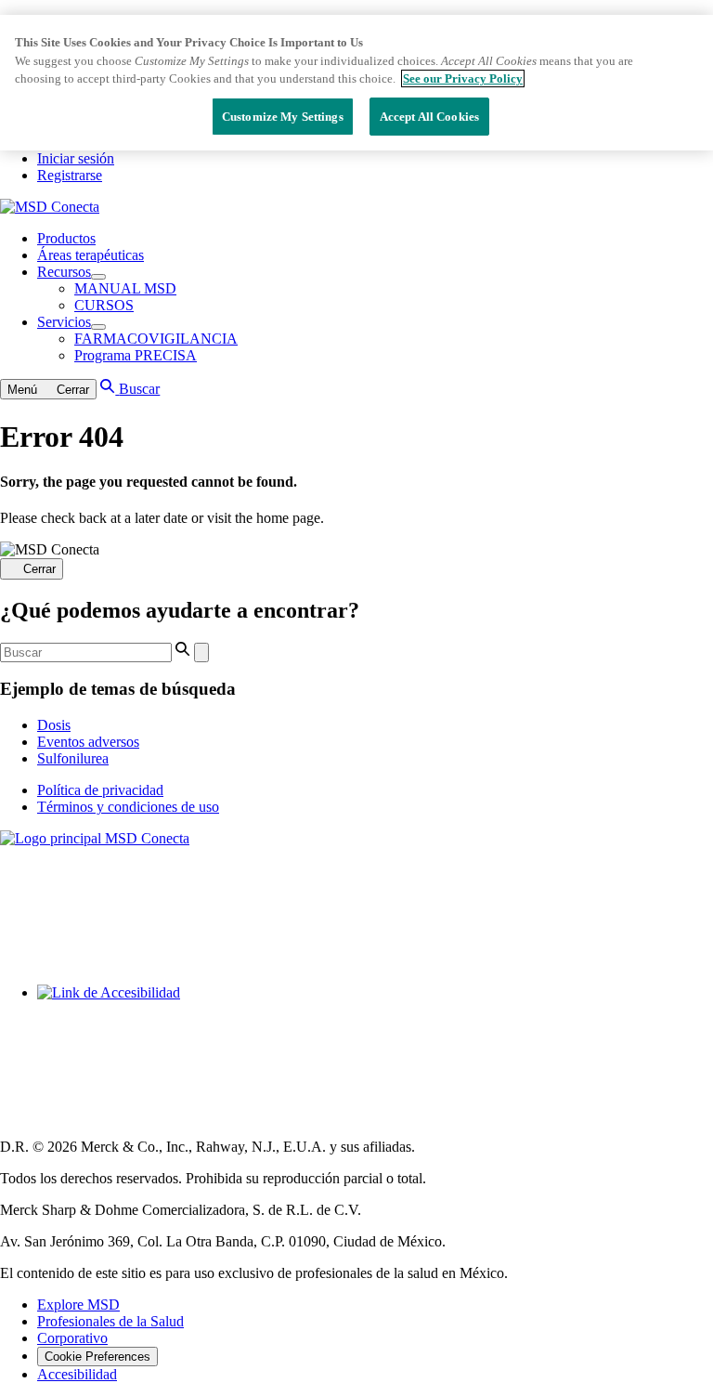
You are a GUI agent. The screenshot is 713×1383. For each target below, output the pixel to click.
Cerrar (39, 570)
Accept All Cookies (429, 117)
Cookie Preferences (97, 1356)
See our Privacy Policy (463, 78)
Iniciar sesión (75, 158)
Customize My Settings (283, 117)
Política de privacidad (100, 790)
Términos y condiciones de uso (128, 807)
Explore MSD (78, 1304)
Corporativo (72, 1338)
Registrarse (69, 175)
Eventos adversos (88, 742)
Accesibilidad (77, 1374)
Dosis (54, 725)
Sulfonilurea (73, 758)
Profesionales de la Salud (110, 1321)
